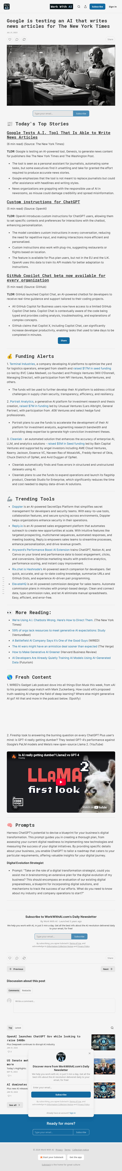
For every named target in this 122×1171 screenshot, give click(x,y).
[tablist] (20, 990)
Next (106, 968)
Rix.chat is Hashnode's (27, 569)
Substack (46, 1164)
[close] (89, 1053)
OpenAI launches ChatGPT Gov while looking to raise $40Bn (43, 1038)
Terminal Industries (22, 364)
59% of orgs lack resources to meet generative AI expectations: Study (58, 630)
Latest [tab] (18, 1027)
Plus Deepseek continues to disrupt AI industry (31, 1044)
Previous (18, 968)
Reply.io (17, 526)
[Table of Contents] (3, 585)
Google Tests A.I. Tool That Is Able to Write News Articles (58, 135)
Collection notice (80, 1149)
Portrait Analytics (21, 401)
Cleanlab (16, 439)
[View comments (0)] (17, 39)
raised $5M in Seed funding (66, 443)
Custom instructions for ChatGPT (43, 201)
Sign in (113, 6)
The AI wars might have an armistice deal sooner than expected (54, 646)
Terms (67, 1149)
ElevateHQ (19, 584)
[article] (61, 1044)
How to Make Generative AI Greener (36, 652)
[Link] (2, 123)
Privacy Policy (83, 1104)
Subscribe (97, 6)
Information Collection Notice (60, 1104)
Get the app (76, 1157)
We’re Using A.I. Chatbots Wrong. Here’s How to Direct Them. (52, 620)
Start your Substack (53, 1157)
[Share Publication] (85, 7)
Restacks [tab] (26, 990)
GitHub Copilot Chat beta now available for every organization (56, 277)
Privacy (59, 1149)
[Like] (10, 39)
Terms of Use (75, 1101)
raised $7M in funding (34, 406)
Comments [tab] (14, 990)
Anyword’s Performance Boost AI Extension (41, 550)
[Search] (79, 7)
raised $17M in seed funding (92, 368)
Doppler (17, 506)
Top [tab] (10, 1027)
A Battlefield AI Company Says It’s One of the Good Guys (50, 640)
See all (13, 1105)
